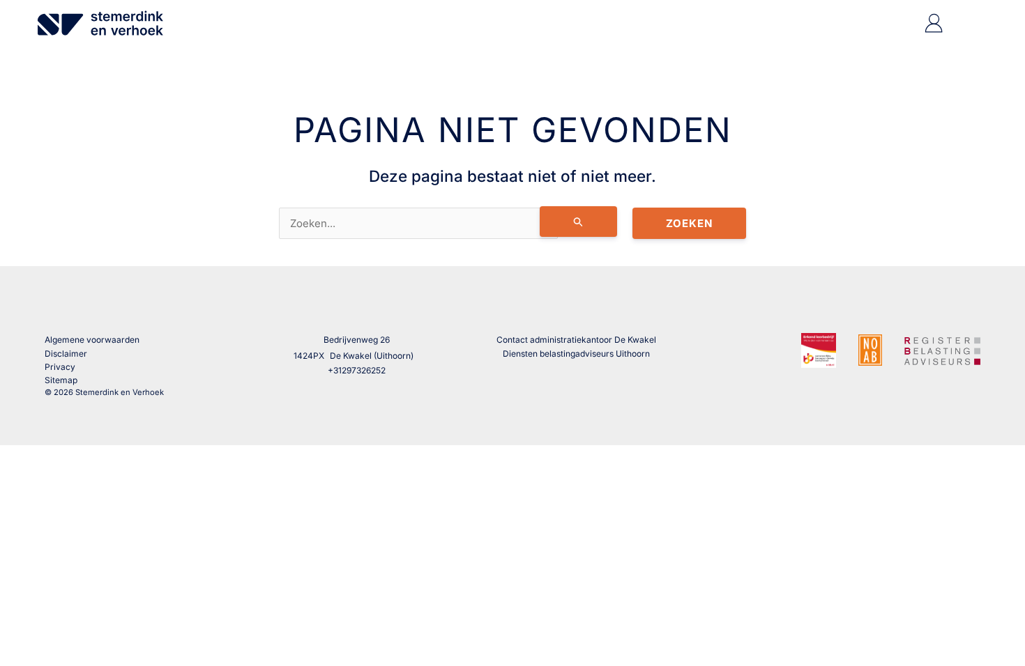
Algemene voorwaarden (92, 339)
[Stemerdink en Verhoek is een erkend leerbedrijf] (818, 350)
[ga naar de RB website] (942, 349)
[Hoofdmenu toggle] (968, 23)
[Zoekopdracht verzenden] (579, 221)
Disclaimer (66, 353)
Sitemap (61, 380)
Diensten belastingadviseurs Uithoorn (576, 353)
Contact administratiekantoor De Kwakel (576, 339)
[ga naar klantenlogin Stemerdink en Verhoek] (933, 29)
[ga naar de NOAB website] (870, 349)
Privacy (60, 367)
